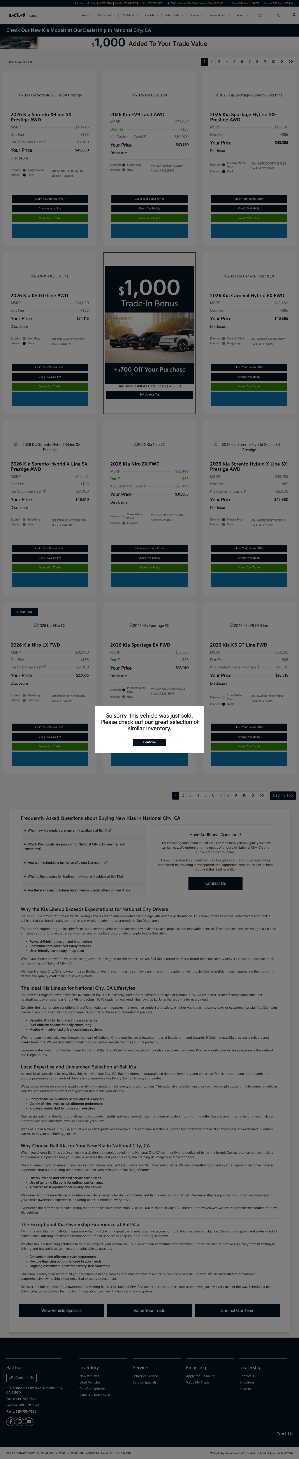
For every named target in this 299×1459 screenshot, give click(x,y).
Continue (149, 742)
